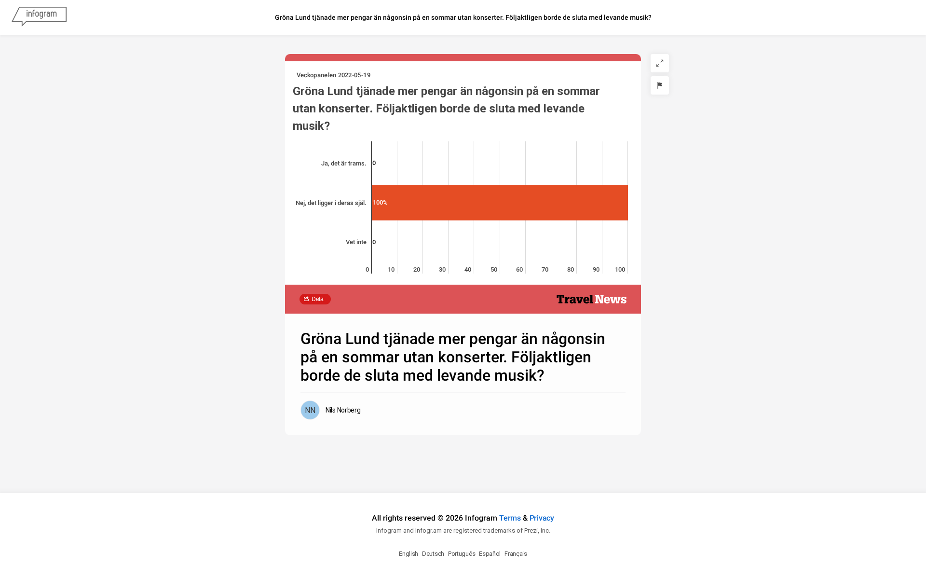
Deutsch (433, 553)
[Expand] (660, 63)
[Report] (660, 85)
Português (461, 553)
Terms (510, 518)
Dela (318, 299)
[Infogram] (39, 17)
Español (490, 553)
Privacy (542, 518)
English (408, 553)
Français (515, 553)
